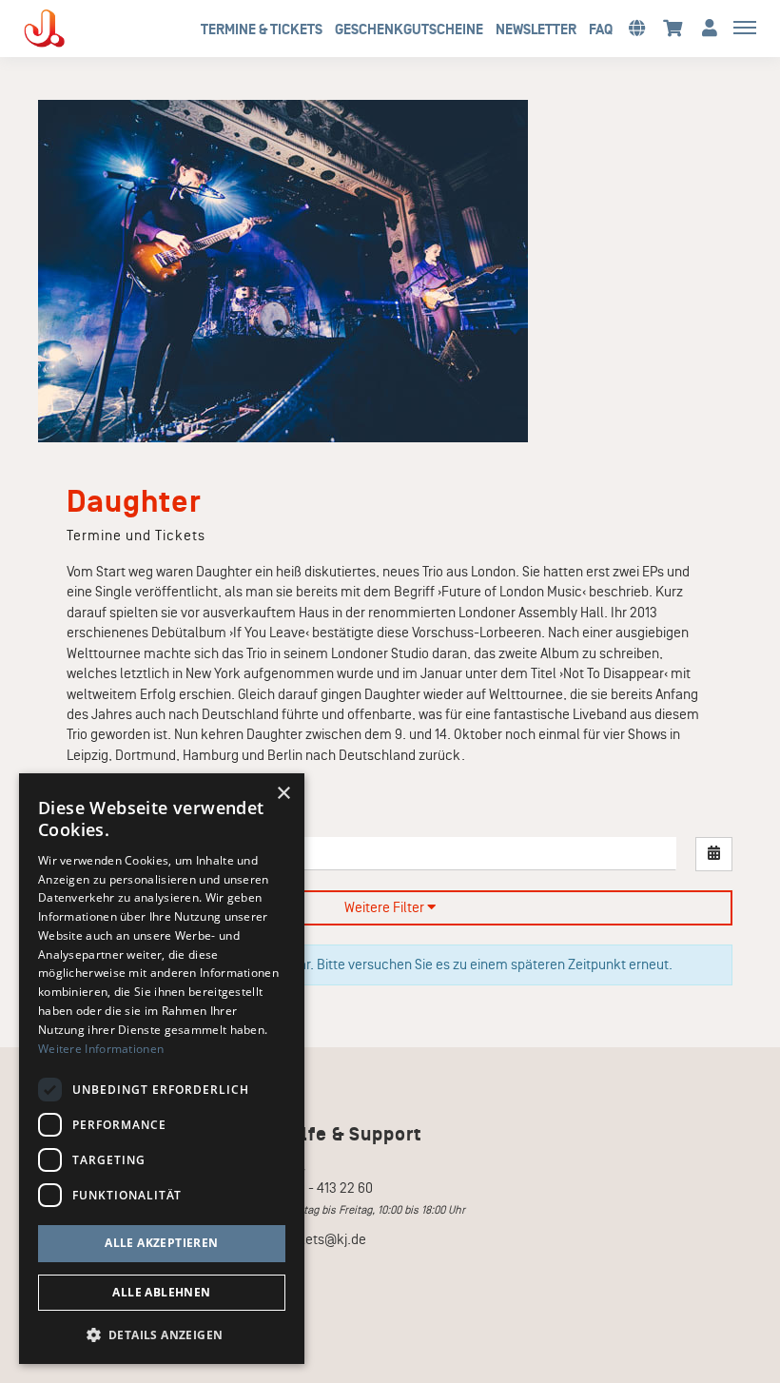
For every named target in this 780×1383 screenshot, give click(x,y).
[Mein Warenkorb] (673, 27)
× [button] (283, 794)
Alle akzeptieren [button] (161, 1243)
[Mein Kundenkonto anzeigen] (709, 27)
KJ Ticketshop (76, 29)
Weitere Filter (385, 907)
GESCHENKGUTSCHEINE (409, 29)
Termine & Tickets (261, 29)
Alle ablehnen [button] (161, 1292)
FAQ (601, 29)
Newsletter (536, 29)
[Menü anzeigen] (744, 26)
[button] (636, 27)
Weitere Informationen (101, 1049)
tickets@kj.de (324, 1239)
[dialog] (161, 1068)
